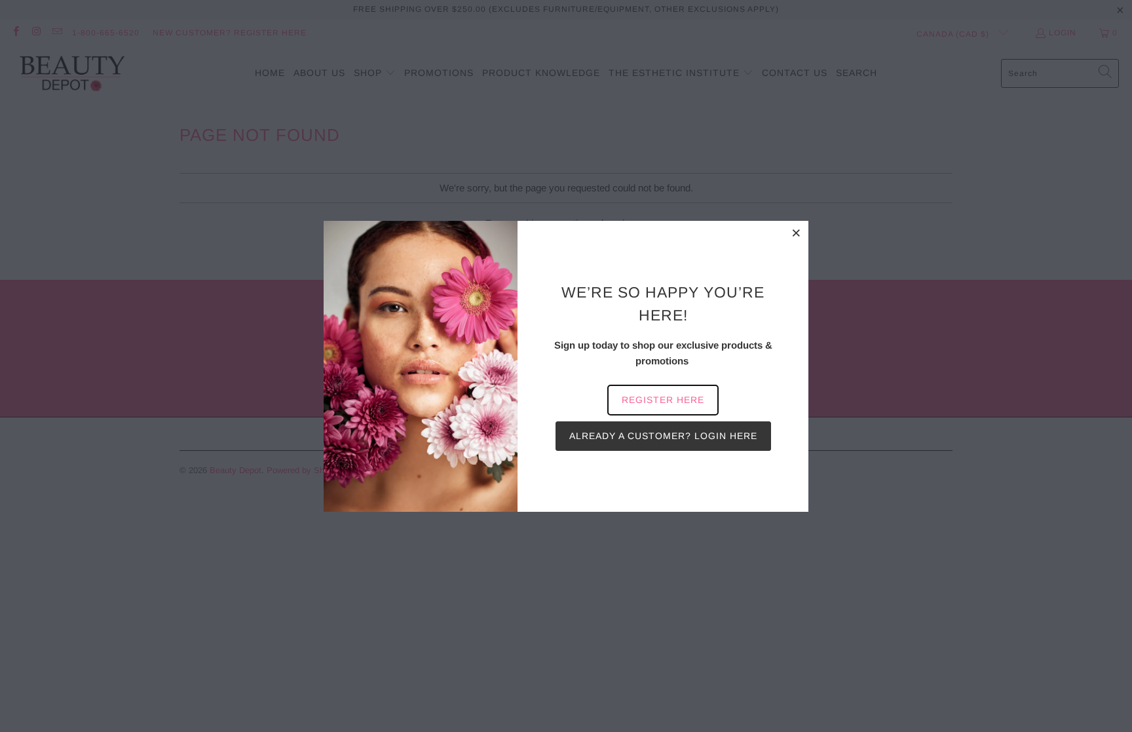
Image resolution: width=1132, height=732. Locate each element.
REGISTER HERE (663, 400)
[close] (796, 232)
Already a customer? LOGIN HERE (663, 436)
